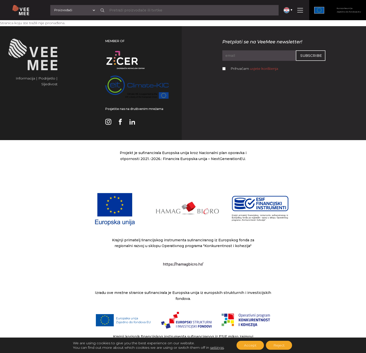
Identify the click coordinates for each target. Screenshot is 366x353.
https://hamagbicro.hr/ (183, 264)
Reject (279, 345)
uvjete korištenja (264, 68)
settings (217, 347)
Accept (250, 345)
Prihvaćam (254, 68)
